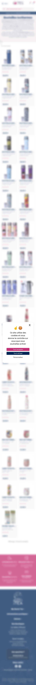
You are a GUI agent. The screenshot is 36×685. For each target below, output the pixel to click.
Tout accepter (18, 349)
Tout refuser (18, 353)
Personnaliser (18, 357)
